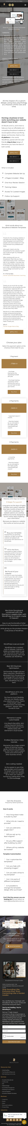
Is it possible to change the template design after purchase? (13, 888)
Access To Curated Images (15, 192)
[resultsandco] (9, 5)
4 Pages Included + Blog (14, 178)
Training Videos (11, 187)
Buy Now (14, 392)
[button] (25, 5)
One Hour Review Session (15, 183)
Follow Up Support (12, 196)
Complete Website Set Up (15, 173)
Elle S (5, 324)
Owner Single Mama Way (11, 326)
